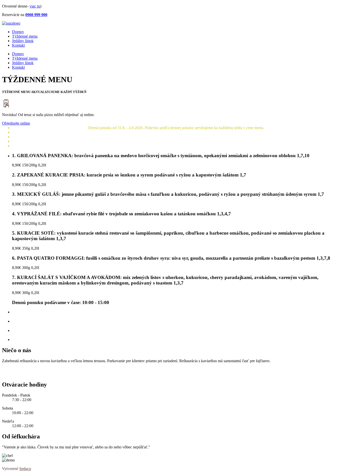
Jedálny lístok (23, 41)
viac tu (35, 6)
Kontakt (18, 45)
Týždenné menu (25, 36)
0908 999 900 (36, 15)
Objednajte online (16, 123)
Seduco (25, 468)
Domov (18, 32)
